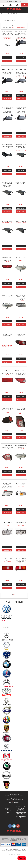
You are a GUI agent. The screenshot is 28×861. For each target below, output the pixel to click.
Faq (21, 817)
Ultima (23, 27)
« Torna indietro (3, 13)
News (7, 809)
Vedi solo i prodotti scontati (8, 20)
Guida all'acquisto (21, 811)
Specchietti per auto (21, 38)
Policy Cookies (21, 808)
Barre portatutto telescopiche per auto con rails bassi (7, 33)
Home (7, 807)
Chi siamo (7, 808)
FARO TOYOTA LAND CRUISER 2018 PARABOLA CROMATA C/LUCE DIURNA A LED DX (7, 486)
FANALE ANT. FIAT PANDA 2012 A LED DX (21, 258)
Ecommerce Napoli (14, 858)
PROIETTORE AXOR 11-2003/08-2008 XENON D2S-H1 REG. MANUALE (21, 522)
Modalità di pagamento (21, 812)
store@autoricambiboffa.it (15, 801)
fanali (7, 261)
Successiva (19, 27)
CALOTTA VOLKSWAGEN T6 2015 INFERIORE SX (20, 183)
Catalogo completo (7, 811)
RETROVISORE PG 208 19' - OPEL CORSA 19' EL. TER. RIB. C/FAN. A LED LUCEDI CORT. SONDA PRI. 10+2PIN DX (20, 72)
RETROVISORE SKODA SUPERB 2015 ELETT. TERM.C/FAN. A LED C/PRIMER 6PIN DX (21, 147)
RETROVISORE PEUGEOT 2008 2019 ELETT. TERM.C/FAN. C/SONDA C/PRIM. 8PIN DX (7, 71)
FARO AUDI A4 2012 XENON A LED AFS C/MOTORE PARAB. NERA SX (20, 297)
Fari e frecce (21, 486)
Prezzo (10, 25)
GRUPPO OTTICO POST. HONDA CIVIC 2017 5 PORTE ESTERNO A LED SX (20, 410)
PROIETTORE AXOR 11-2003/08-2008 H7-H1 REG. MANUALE (7, 522)
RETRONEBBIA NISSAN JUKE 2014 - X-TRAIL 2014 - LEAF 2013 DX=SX (7, 259)
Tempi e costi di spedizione (21, 816)
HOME (14, 13)
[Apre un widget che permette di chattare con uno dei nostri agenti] (21, 858)
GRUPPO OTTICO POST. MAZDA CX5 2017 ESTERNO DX (20, 334)
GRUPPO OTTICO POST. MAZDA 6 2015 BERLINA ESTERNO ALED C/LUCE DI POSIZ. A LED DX (20, 372)
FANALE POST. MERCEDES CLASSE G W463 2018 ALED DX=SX (7, 372)
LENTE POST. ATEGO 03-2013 (7, 559)
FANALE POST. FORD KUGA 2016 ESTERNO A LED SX (7, 447)
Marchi (7, 815)
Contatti (7, 813)
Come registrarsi (21, 815)
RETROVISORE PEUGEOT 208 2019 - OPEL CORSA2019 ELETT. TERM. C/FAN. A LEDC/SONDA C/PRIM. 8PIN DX (7, 110)
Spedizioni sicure (21, 813)
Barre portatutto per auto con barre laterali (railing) (7, 37)
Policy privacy (21, 809)
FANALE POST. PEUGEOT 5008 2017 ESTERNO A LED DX (7, 409)
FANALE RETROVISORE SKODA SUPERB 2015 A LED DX (7, 146)
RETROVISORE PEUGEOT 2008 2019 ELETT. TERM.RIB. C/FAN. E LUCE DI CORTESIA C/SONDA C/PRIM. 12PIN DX (20, 34)
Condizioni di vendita (21, 807)
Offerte (7, 812)
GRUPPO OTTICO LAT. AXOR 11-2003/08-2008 (21, 484)
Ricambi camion (7, 561)
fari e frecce (21, 300)
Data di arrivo (16, 25)
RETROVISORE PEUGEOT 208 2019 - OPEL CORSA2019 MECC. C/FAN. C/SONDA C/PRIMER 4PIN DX (20, 109)
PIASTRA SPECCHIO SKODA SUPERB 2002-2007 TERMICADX (7, 334)
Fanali (7, 525)
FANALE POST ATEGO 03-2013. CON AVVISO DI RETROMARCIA (21, 560)
